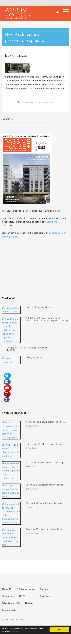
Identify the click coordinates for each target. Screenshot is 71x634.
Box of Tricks (16, 55)
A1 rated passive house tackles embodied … (46, 421)
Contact (44, 589)
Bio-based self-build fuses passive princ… (45, 503)
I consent (59, 629)
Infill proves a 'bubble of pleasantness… (44, 443)
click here (24, 218)
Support (29, 603)
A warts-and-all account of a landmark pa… (46, 462)
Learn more (15, 631)
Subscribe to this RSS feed (37, 103)
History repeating (34, 357)
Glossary (45, 596)
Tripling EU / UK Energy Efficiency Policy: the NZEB (27, 348)
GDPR (22, 596)
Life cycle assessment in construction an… (45, 484)
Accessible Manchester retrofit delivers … (45, 529)
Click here (52, 221)
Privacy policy (27, 589)
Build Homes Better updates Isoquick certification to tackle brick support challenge (47, 319)
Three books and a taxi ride (38, 307)
